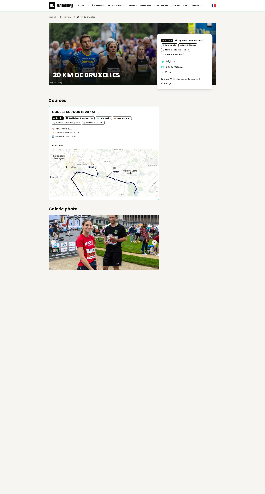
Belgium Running (56, 83)
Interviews (145, 5)
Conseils (132, 5)
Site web (165, 79)
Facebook (193, 79)
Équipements (98, 5)
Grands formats (116, 5)
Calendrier (196, 5)
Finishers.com (180, 79)
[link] (86, 17)
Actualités (83, 5)
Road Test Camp (179, 5)
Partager (168, 83)
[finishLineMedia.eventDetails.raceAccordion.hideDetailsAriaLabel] (99, 112)
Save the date (161, 5)
